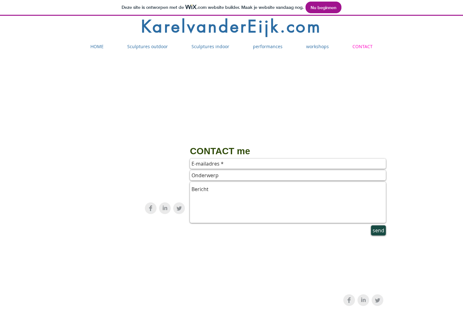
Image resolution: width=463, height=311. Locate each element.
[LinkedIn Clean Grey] (165, 208)
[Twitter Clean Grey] (179, 208)
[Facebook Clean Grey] (151, 208)
